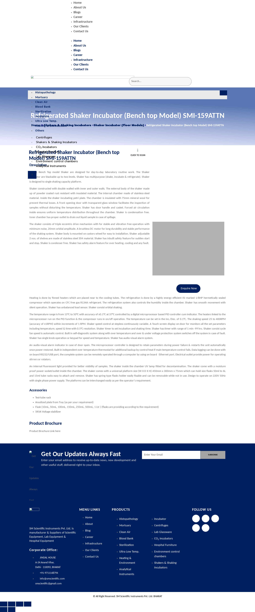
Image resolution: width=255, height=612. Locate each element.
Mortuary (41, 97)
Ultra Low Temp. (46, 121)
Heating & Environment (51, 126)
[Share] (19, 604)
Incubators (42, 116)
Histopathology (45, 92)
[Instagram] (215, 518)
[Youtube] (205, 528)
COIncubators (46, 147)
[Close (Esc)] (27, 604)
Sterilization (43, 111)
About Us (79, 7)
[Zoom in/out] (3, 604)
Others (39, 130)
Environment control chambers (57, 161)
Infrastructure (83, 22)
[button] (147, 36)
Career (77, 17)
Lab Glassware (46, 156)
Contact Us (80, 31)
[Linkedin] (196, 528)
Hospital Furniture (48, 152)
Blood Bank (43, 106)
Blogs (77, 12)
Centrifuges (44, 137)
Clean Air (41, 102)
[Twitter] (205, 518)
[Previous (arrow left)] (3, 609)
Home (77, 3)
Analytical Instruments (51, 166)
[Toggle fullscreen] (11, 604)
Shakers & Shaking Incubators (56, 142)
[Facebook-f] (196, 518)
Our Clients (81, 26)
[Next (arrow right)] (11, 609)
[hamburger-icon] (223, 92)
